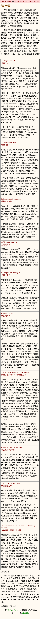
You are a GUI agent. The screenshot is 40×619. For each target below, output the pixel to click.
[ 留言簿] (25, 1)
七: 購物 (25, 613)
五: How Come (12, 610)
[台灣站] (3, 1)
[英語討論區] (18, 1)
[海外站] (9, 1)
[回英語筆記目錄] (34, 1)
